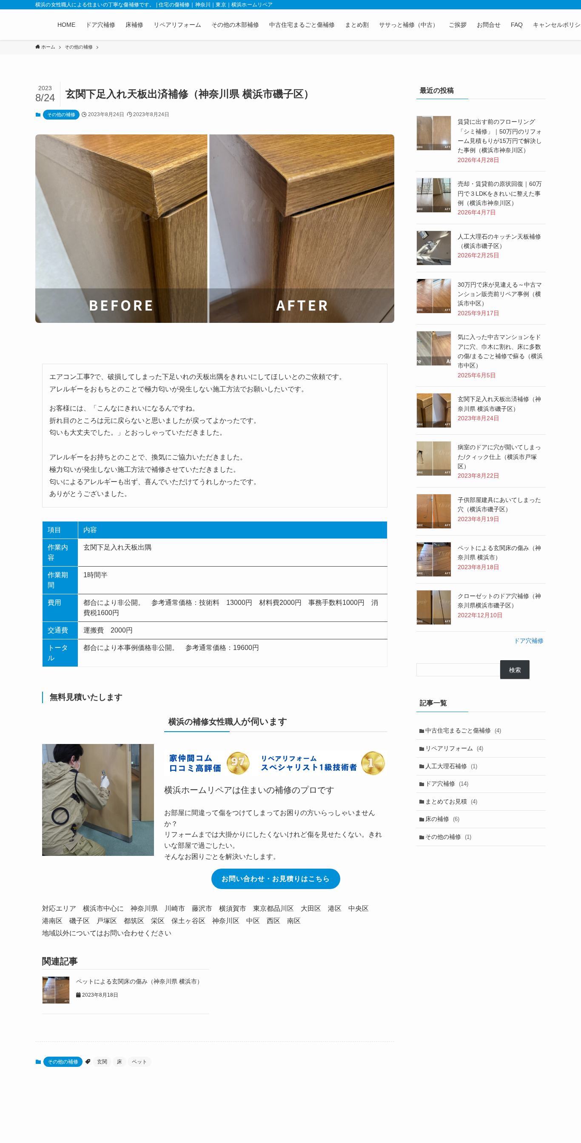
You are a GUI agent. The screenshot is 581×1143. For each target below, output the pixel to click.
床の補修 (442, 818)
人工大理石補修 (451, 766)
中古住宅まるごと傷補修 (463, 730)
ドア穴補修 (529, 640)
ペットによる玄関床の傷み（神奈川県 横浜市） (139, 981)
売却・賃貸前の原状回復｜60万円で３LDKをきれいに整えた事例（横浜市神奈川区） (500, 193)
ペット (139, 1062)
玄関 (102, 1062)
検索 (515, 670)
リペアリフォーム (454, 748)
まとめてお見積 (451, 801)
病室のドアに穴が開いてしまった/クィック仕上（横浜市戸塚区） (499, 457)
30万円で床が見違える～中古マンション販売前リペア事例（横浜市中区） (500, 294)
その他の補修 (61, 114)
